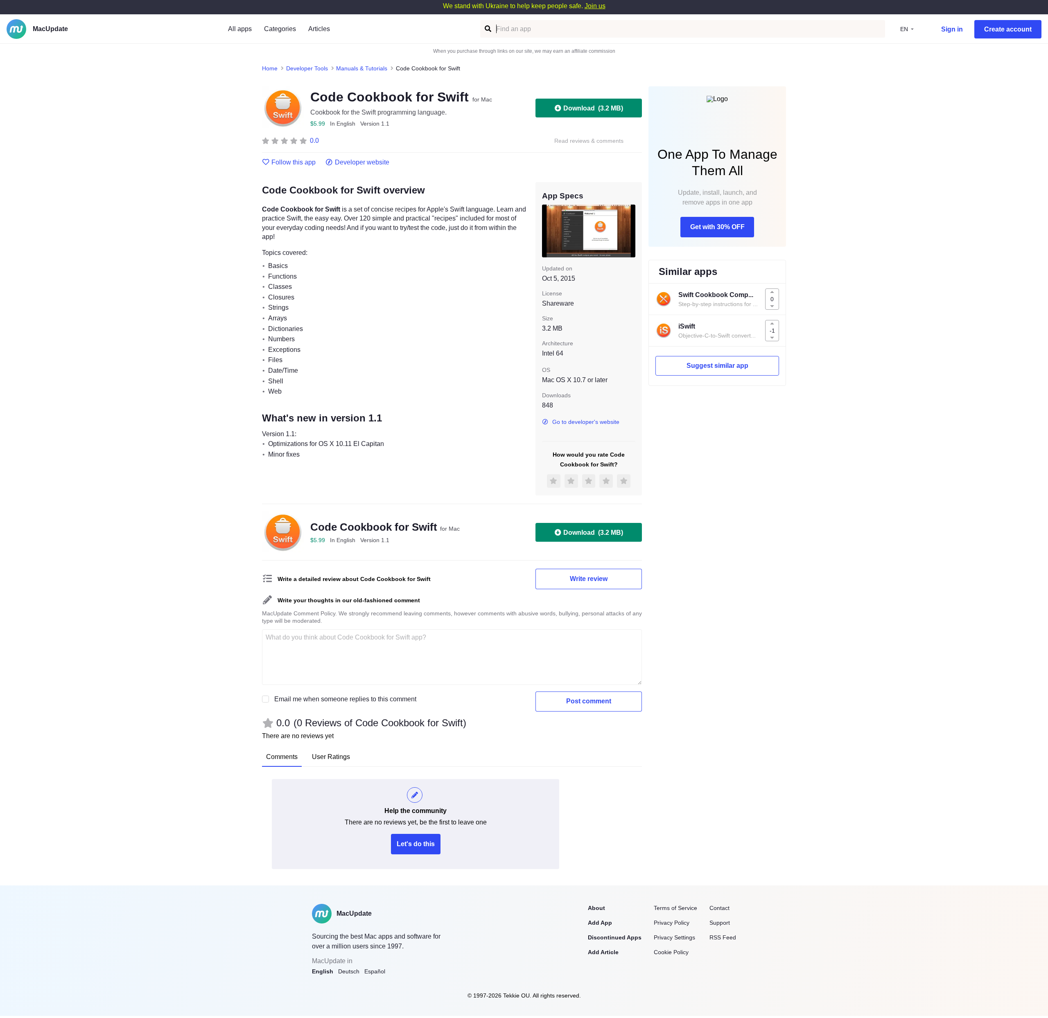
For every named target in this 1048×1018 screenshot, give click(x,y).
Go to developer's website (585, 422)
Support (719, 922)
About (596, 908)
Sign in (952, 29)
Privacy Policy (671, 922)
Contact (719, 908)
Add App (600, 922)
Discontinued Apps (614, 937)
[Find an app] (487, 29)
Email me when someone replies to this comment (345, 699)
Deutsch (348, 971)
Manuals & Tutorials (361, 68)
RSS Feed (722, 937)
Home (270, 68)
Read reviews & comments (588, 140)
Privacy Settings (674, 937)
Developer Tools (307, 68)
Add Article (603, 952)
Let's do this (416, 844)
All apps (240, 29)
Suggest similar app (717, 365)
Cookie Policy (671, 952)
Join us (595, 6)
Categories (280, 29)
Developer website (362, 162)
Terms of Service (675, 908)
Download (593, 108)
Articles (319, 29)
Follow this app (293, 162)
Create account (1008, 29)
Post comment (588, 701)
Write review (589, 578)
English (322, 971)
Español (374, 971)
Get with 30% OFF (717, 227)
